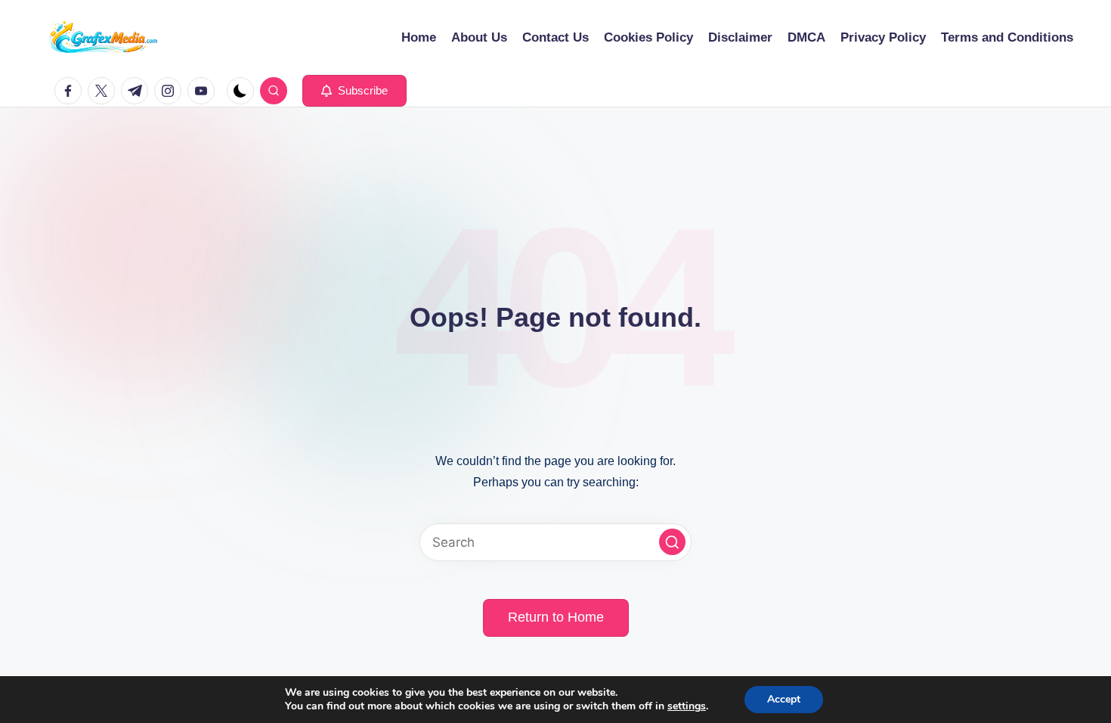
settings (686, 706)
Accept (783, 699)
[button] (354, 91)
